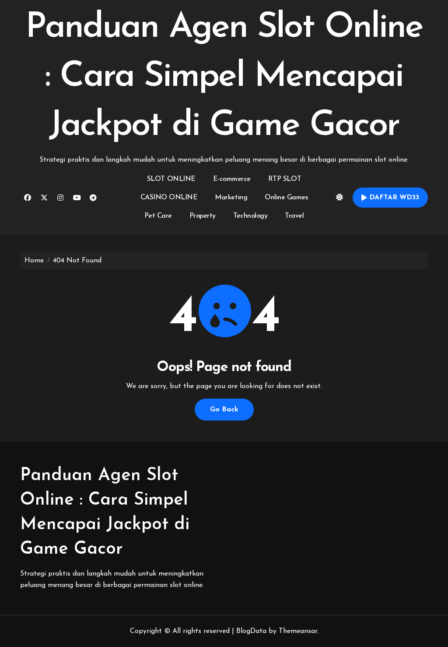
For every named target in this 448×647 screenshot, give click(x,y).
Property (202, 215)
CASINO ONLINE (169, 197)
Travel (294, 215)
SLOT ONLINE (171, 179)
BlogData (251, 631)
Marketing (231, 197)
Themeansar (298, 631)
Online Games (286, 197)
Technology (250, 215)
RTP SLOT (284, 179)
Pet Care (158, 215)
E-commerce (232, 179)
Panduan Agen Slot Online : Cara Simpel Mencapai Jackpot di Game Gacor (224, 77)
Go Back (224, 409)
